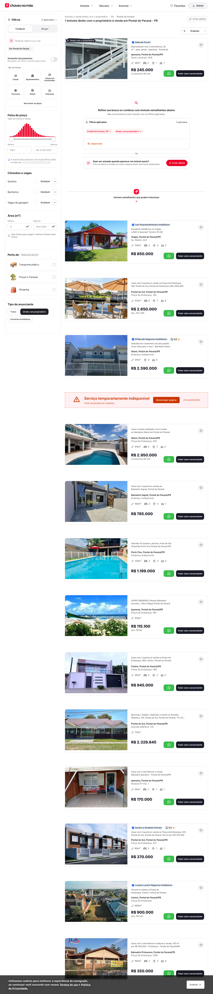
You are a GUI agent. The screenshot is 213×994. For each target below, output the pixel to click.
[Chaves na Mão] (19, 5)
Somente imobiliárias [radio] (20, 319)
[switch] (33, 59)
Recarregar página (166, 400)
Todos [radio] (13, 311)
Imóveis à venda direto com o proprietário (86, 16)
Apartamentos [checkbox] (32, 79)
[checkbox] (33, 264)
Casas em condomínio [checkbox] (49, 79)
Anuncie (124, 5)
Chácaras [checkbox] (49, 94)
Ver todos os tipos (33, 103)
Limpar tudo (96, 143)
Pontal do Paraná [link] (125, 16)
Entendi (194, 984)
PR (112, 16)
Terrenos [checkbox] (15, 94)
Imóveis (84, 5)
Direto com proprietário (127, 131)
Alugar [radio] (44, 28)
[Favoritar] (201, 45)
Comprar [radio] (20, 28)
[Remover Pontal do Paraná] (31, 48)
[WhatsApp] (169, 73)
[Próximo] (122, 72)
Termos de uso (69, 984)
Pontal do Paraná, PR (97, 131)
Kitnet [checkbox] (32, 94)
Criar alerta (178, 163)
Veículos (104, 5)
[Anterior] (116, 72)
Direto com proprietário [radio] (34, 311)
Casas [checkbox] (15, 79)
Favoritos (179, 5)
